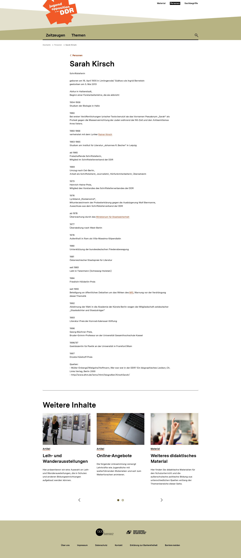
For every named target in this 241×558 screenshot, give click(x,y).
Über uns (65, 545)
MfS (131, 292)
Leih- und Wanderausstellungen (65, 458)
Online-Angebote (114, 455)
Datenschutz (101, 545)
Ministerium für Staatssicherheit (112, 216)
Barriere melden (172, 545)
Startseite (47, 45)
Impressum (82, 545)
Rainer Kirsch (105, 134)
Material (161, 3)
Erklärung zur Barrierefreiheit (143, 545)
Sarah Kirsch (71, 45)
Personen (175, 3)
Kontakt (118, 545)
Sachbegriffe (191, 3)
